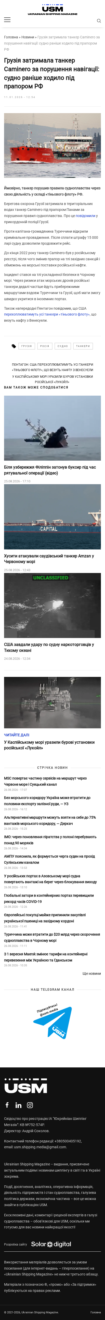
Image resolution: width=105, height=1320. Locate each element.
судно (63, 346)
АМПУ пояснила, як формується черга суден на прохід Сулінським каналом (49, 859)
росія (44, 346)
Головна (11, 37)
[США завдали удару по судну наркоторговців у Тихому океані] (52, 605)
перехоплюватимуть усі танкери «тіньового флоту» (47, 314)
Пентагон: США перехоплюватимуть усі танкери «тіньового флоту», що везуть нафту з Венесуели (52, 367)
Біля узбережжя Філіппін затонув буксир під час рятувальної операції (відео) (50, 470)
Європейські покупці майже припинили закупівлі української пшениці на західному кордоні (45, 918)
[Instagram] (30, 1105)
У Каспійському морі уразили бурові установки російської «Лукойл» (52, 379)
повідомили (85, 216)
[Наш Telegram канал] (52, 1021)
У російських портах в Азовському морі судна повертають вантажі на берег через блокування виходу (50, 879)
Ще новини (92, 973)
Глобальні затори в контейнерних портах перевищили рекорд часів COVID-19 (49, 898)
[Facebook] (7, 1105)
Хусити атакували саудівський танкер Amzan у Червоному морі (49, 559)
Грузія (26, 346)
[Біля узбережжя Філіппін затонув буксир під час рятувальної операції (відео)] (52, 428)
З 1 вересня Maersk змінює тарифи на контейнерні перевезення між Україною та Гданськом (45, 957)
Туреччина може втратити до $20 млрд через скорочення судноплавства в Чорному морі (52, 937)
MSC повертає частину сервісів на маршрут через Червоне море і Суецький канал (45, 781)
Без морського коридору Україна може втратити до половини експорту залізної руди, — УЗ (47, 801)
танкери (83, 346)
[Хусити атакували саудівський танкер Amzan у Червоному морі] (52, 516)
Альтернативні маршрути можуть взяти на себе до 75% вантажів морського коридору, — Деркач (50, 820)
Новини (27, 37)
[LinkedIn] (18, 1105)
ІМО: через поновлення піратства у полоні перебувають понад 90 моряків (50, 840)
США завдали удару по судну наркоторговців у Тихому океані (49, 647)
